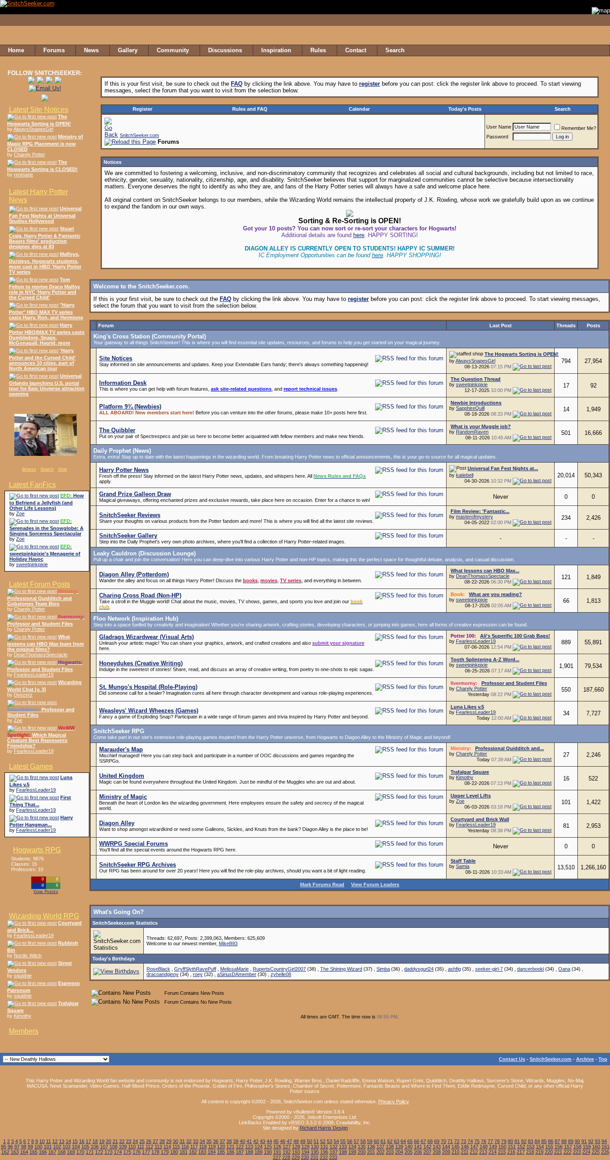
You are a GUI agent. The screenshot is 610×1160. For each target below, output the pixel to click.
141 (418, 1146)
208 (437, 1152)
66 (416, 1141)
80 (510, 1141)
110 (132, 1146)
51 (316, 1141)
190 (268, 1152)
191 (277, 1152)
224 (586, 1152)
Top (602, 1059)
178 (155, 1152)
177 (146, 1152)
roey (198, 974)
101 (48, 1146)
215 (502, 1152)
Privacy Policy (393, 1101)
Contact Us (512, 1059)
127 (287, 1146)
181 (184, 1152)
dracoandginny (162, 974)
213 (483, 1152)
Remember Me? (578, 128)
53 (329, 1141)
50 (309, 1141)
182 (193, 1152)
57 (356, 1141)
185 (221, 1152)
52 (323, 1141)
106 (95, 1146)
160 (596, 1146)
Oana (564, 969)
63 (396, 1141)
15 (75, 1141)
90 (577, 1141)
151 (512, 1146)
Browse (29, 469)
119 (212, 1146)
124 (259, 1146)
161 (606, 1146)
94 (604, 1141)
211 (464, 1152)
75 (477, 1141)
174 (118, 1152)
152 (521, 1146)
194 (305, 1152)
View (62, 469)
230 (305, 1157)
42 (256, 1141)
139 (399, 1146)
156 (559, 1146)
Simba (383, 969)
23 (128, 1141)
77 (490, 1141)
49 (302, 1141)
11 (48, 1141)
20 (108, 1141)
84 (537, 1141)
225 (596, 1152)
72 (457, 1141)
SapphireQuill (470, 408)
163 (15, 1152)
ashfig (454, 969)
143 (437, 1146)
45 (276, 1141)
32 (189, 1141)
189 (259, 1152)
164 (24, 1152)
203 (390, 1152)
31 (182, 1141)
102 (57, 1146)
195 (315, 1152)
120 (221, 1146)
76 (483, 1141)
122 (240, 1146)
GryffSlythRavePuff (195, 969)
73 (463, 1141)
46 (282, 1141)
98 (23, 1146)
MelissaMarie (234, 969)
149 (493, 1146)
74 (470, 1141)
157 (568, 1146)
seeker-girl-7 (489, 969)
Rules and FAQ (249, 109)
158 (577, 1146)
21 (115, 1141)
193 (296, 1152)
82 (523, 1141)
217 (521, 1152)
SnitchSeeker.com (139, 135)
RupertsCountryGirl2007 (279, 969)
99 (30, 1146)
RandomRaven (472, 431)
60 (376, 1141)
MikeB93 (228, 943)
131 (324, 1146)
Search (47, 469)
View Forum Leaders (375, 884)
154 (540, 1146)
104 (76, 1146)
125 (268, 1146)
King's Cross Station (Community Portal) (149, 336)
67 (423, 1141)
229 (296, 1157)
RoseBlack (158, 969)
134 (352, 1146)
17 (88, 1141)
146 (465, 1146)
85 (544, 1141)
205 (409, 1152)
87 (557, 1141)
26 (148, 1141)
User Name (498, 126)
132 (334, 1146)
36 (215, 1141)
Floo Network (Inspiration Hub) (135, 618)
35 (209, 1141)
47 (289, 1141)
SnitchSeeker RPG (118, 731)
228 (286, 1157)
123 (249, 1146)
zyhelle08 (281, 974)
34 (202, 1141)
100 (38, 1146)
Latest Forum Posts (39, 584)
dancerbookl (530, 969)
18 (95, 1141)
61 (383, 1141)
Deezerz (23, 694)
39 (235, 1141)
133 (343, 1146)
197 (334, 1152)
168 (62, 1152)
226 (605, 1152)
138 (390, 1146)
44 (269, 1141)
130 (315, 1146)
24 (135, 1141)
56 (349, 1141)
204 (399, 1152)
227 (277, 1157)
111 (140, 1146)
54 (336, 1141)
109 (123, 1146)
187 (240, 1152)
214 (493, 1152)
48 (296, 1141)
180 (174, 1152)
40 (242, 1141)
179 (165, 1152)
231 (314, 1157)
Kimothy (22, 1015)
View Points (45, 892)
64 (403, 1141)
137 (380, 1146)
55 (343, 1141)
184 (212, 1152)
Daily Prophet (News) (122, 450)
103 (67, 1146)
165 (33, 1152)
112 (149, 1146)
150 (502, 1146)
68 (430, 1141)
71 (450, 1141)
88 (564, 1141)
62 (390, 1141)
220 (549, 1152)
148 (484, 1146)
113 (158, 1146)
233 (333, 1157)
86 (550, 1141)
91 (584, 1141)
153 (530, 1146)
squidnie (23, 975)
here (358, 235)
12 (55, 1141)
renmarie (23, 174)
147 (474, 1146)
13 (61, 1141)
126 (277, 1146)
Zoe (20, 513)
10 (42, 1141)
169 (71, 1152)
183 (202, 1152)
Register (142, 109)
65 (410, 1141)
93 (597, 1141)
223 (577, 1152)
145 (455, 1146)
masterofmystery (474, 516)
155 (549, 1146)
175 (127, 1152)
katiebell (464, 475)
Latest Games (31, 766)
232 (324, 1157)
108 (113, 1146)
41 (249, 1141)
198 (343, 1152)
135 (362, 1146)
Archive (585, 1059)
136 (371, 1146)
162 (5, 1152)
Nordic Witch (28, 955)
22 (122, 1141)
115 (176, 1146)
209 (446, 1152)
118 (203, 1146)
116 (185, 1146)
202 (380, 1152)
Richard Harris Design (324, 1128)
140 (409, 1146)
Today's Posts (464, 109)
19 (101, 1141)
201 (371, 1152)
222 (568, 1152)
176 (137, 1152)
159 (587, 1146)
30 (175, 1141)
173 (108, 1152)
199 (352, 1152)
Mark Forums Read (322, 884)
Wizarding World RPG (44, 916)
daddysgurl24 (419, 969)
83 (530, 1141)
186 (230, 1152)
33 (195, 1141)
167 (52, 1152)
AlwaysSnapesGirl (33, 129)
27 (155, 1141)
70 (443, 1141)
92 (590, 1141)
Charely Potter (29, 154)
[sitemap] (601, 50)
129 (305, 1146)
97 (17, 1146)
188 (249, 1152)
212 (474, 1152)
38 (229, 1141)
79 (503, 1141)
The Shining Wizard (341, 969)
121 (230, 1146)
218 (530, 1152)
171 (90, 1152)
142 (427, 1146)
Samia (462, 866)
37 (222, 1141)
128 (296, 1146)
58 (363, 1141)
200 (362, 1152)
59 (369, 1141)
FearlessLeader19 (34, 674)
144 (446, 1146)
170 (80, 1152)
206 (418, 1152)
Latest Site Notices (38, 109)
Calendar (359, 109)
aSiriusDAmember (236, 974)
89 (570, 1141)
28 (162, 1141)
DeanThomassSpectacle (40, 654)
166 (43, 1152)
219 (539, 1152)
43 (262, 1141)
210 (455, 1152)
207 (427, 1152)
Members (23, 1031)
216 (511, 1152)
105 (85, 1146)
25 (142, 1141)
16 (81, 1141)
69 (436, 1141)
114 (167, 1146)
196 (324, 1152)
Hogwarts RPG (37, 850)
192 (287, 1152)
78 (497, 1141)
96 (10, 1146)
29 (168, 1141)
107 (104, 1146)
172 (99, 1152)
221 (558, 1152)
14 (68, 1141)
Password (497, 136)
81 (517, 1141)
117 (194, 1146)
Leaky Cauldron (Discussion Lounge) (144, 553)
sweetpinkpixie (32, 564)
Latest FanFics (32, 484)
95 (3, 1146)
